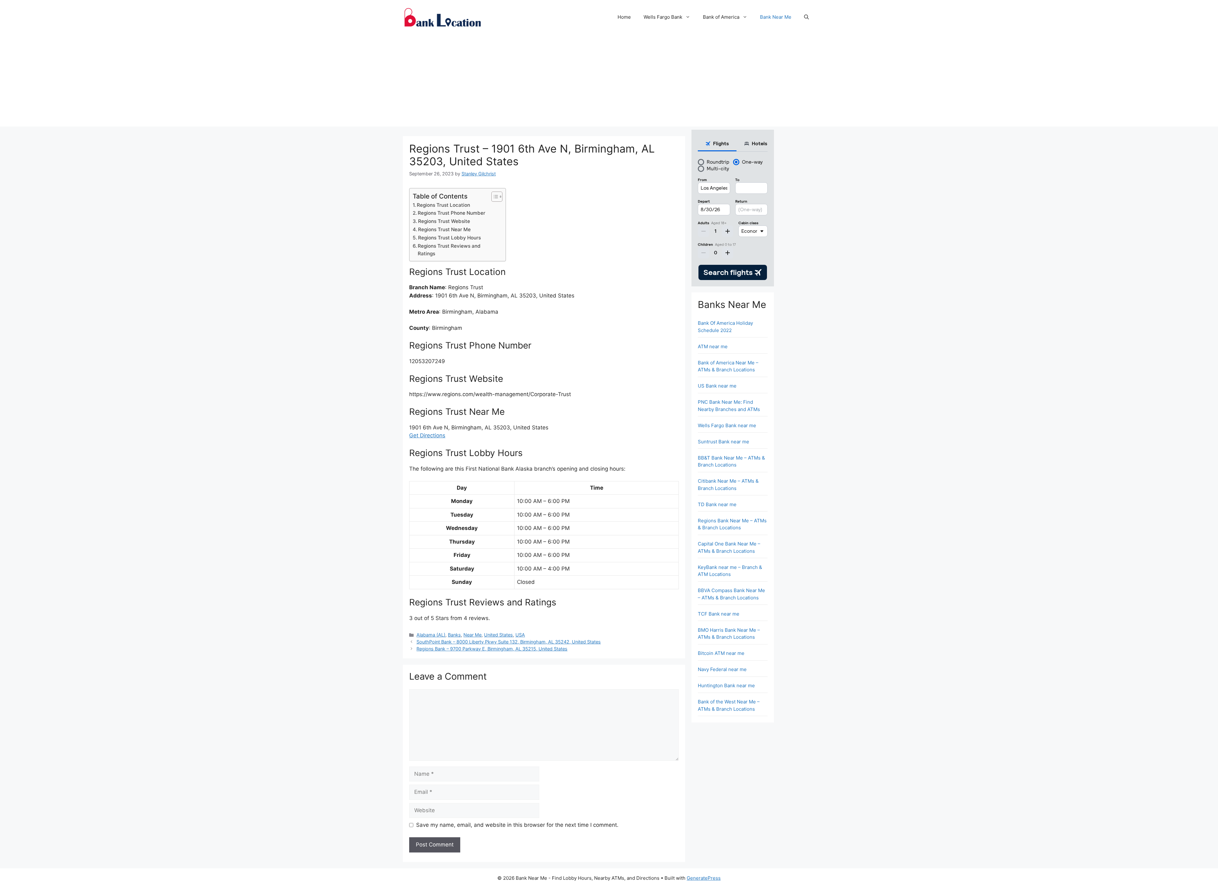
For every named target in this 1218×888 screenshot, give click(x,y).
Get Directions (427, 435)
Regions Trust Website (444, 221)
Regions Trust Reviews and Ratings (449, 250)
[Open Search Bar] (806, 17)
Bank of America (721, 17)
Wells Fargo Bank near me (727, 425)
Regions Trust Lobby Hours (449, 238)
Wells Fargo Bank (663, 17)
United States (498, 634)
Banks (454, 634)
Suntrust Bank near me (723, 442)
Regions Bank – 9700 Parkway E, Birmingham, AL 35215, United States (491, 648)
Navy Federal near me (722, 669)
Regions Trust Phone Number (451, 213)
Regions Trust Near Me (444, 229)
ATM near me (713, 346)
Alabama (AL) (430, 634)
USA (520, 634)
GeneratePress (704, 878)
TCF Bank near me (718, 614)
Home (624, 17)
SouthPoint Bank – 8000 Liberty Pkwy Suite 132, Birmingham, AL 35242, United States (508, 641)
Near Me (472, 634)
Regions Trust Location (443, 205)
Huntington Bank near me (726, 685)
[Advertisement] (609, 82)
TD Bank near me (717, 504)
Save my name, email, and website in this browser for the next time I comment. (517, 825)
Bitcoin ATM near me (721, 653)
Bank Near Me (775, 17)
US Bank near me (717, 386)
